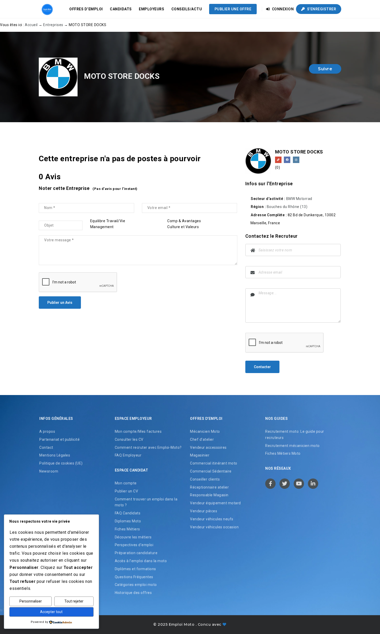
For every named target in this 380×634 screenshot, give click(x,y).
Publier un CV (126, 491)
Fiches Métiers (127, 529)
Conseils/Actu (186, 9)
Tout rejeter (73, 601)
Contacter (262, 367)
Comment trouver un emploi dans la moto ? (146, 502)
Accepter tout (51, 612)
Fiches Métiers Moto (283, 453)
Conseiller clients (205, 479)
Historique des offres (133, 593)
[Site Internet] (278, 160)
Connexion (282, 9)
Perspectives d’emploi (134, 545)
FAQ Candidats (128, 513)
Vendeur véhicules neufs (211, 519)
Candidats (121, 9)
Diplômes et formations (135, 569)
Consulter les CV (129, 439)
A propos (47, 431)
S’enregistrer (321, 9)
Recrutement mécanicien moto (292, 446)
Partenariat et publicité (59, 439)
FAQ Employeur (128, 455)
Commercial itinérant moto (213, 463)
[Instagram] (296, 160)
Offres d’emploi (86, 9)
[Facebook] (287, 160)
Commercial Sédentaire (211, 471)
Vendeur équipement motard (215, 503)
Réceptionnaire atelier (209, 487)
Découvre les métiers (133, 537)
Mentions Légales (54, 455)
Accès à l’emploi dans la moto (141, 561)
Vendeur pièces (203, 511)
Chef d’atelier (202, 439)
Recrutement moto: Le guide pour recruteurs (294, 434)
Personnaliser (30, 601)
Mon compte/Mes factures (138, 431)
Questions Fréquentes (134, 577)
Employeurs (151, 9)
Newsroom (48, 471)
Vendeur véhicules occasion (214, 527)
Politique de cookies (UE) (61, 463)
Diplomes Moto (128, 521)
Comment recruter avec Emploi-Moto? (148, 447)
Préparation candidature (136, 553)
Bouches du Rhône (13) (287, 207)
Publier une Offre (233, 9)
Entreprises (53, 25)
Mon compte (126, 483)
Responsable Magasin (209, 495)
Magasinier (199, 455)
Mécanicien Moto (205, 431)
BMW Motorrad (299, 199)
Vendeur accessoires (208, 447)
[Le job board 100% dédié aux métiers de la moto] (46, 9)
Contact (46, 447)
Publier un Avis (59, 302)
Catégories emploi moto (136, 585)
